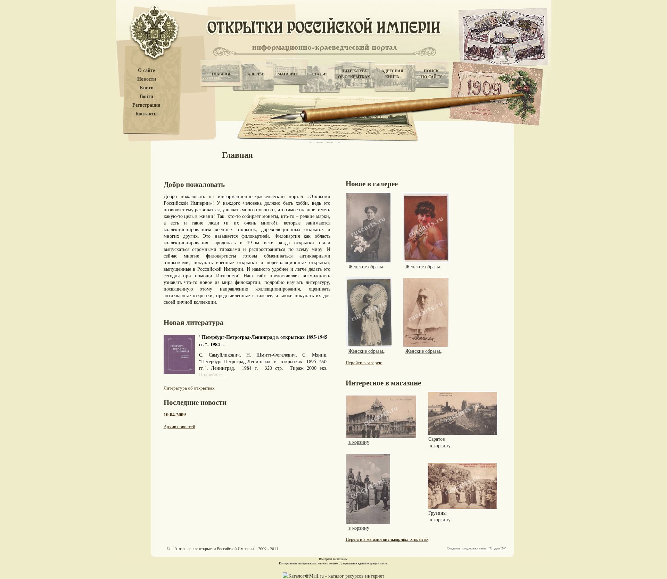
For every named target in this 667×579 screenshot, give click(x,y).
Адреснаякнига (392, 74)
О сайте (146, 70)
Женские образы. (366, 266)
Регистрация (146, 105)
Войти (146, 96)
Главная (221, 74)
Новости (146, 79)
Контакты (146, 113)
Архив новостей (179, 426)
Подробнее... (212, 374)
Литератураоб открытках (354, 74)
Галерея (254, 74)
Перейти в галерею (364, 362)
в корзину (358, 442)
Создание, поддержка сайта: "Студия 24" (476, 548)
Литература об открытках (189, 388)
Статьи (319, 74)
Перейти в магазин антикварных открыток (387, 539)
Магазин (287, 74)
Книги (147, 87)
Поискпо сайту (431, 74)
